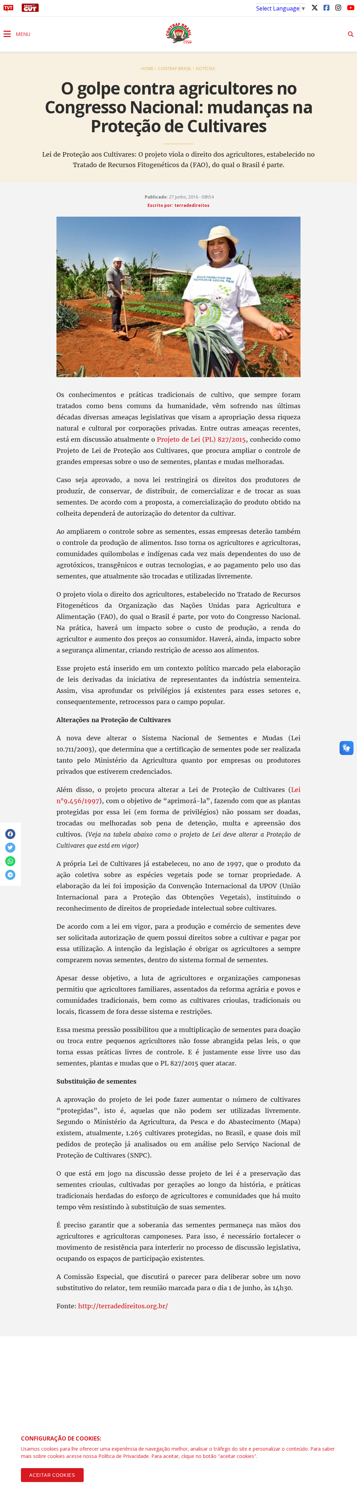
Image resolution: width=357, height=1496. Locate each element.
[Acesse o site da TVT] (8, 10)
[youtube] (350, 7)
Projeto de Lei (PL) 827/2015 (201, 439)
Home (147, 69)
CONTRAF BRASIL (174, 69)
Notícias (205, 69)
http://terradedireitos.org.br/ (123, 1306)
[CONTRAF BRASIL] (178, 33)
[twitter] (314, 7)
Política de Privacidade (123, 1456)
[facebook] (326, 7)
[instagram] (338, 7)
